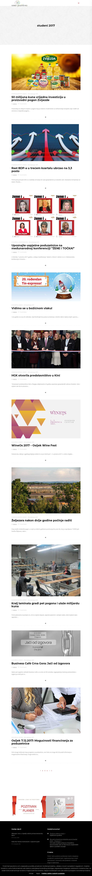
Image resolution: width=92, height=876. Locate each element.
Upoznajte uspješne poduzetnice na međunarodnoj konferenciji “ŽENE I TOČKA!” (43, 247)
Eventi (21, 305)
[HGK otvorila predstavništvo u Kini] (46, 349)
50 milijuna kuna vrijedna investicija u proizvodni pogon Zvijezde (39, 98)
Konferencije (23, 242)
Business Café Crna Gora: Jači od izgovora (41, 663)
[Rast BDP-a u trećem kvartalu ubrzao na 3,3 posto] (45, 142)
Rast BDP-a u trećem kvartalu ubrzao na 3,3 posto (42, 169)
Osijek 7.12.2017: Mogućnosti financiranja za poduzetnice (42, 742)
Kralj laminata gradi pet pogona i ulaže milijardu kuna (45, 605)
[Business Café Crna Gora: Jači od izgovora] (46, 643)
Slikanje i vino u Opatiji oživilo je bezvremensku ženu (27, 834)
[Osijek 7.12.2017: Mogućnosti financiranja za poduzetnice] (46, 710)
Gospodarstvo (17, 93)
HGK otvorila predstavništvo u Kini (36, 375)
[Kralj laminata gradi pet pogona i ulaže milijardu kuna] (46, 570)
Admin (15, 104)
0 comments (23, 104)
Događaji (15, 242)
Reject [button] (38, 873)
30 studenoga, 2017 (33, 93)
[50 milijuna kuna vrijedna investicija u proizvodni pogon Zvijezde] (46, 72)
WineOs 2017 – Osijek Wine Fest (34, 445)
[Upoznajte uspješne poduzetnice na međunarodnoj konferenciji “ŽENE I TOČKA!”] (44, 216)
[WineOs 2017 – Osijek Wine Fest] (46, 419)
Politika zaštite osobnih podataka (53, 873)
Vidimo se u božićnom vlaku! (32, 308)
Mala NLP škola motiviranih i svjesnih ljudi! (26, 841)
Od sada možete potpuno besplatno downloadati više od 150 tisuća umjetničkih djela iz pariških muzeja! (64, 844)
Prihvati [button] (31, 873)
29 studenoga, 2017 (33, 517)
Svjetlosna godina (56, 835)
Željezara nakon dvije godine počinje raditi (42, 520)
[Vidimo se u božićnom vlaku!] (46, 286)
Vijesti (24, 93)
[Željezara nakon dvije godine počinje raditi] (46, 490)
